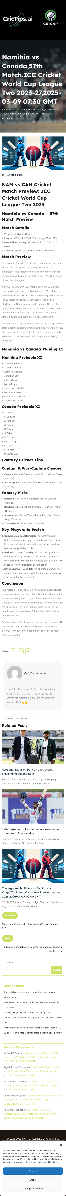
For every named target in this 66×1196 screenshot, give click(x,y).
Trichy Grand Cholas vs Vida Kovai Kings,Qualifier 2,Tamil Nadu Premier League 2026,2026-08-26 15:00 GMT (32, 1071)
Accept (33, 1171)
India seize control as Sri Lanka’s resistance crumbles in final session (30, 831)
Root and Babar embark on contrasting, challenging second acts (28, 771)
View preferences (33, 1188)
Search (9, 962)
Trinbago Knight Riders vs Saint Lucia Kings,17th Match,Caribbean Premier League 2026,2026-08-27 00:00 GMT (31, 892)
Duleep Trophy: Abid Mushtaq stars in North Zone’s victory (33, 1032)
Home (5, 109)
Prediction (16, 109)
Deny (33, 1179)
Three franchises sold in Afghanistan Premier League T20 (32, 1027)
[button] (61, 1144)
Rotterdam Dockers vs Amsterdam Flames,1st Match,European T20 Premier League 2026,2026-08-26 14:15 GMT (31, 1113)
